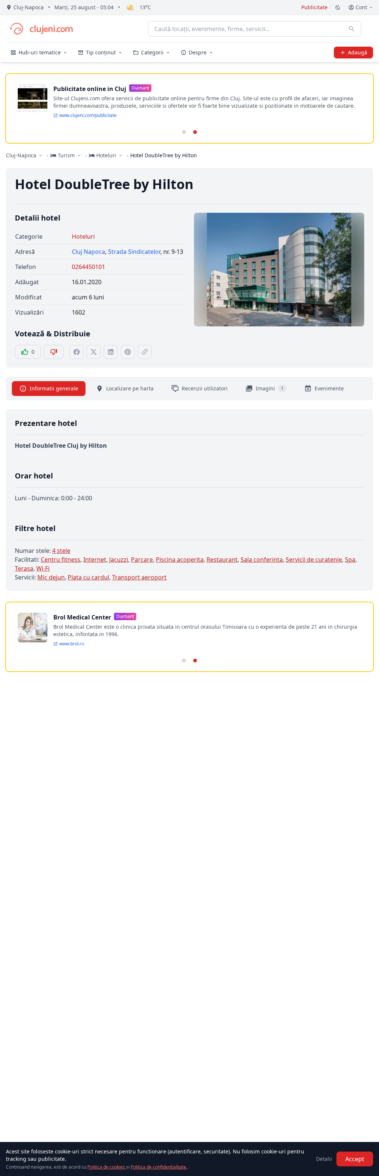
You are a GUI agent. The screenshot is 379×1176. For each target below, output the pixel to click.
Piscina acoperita (180, 559)
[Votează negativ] (54, 352)
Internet (94, 559)
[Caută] (351, 29)
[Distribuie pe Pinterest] (128, 352)
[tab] (184, 132)
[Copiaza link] (145, 352)
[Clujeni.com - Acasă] (41, 28)
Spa (350, 559)
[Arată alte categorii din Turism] (79, 155)
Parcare (142, 559)
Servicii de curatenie (314, 559)
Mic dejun (51, 577)
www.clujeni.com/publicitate (88, 115)
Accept (354, 1159)
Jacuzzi (118, 559)
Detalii (324, 1158)
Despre (198, 52)
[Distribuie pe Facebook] (77, 352)
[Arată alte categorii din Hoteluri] (120, 155)
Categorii (152, 52)
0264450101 (88, 267)
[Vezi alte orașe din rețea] (40, 155)
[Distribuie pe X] (94, 352)
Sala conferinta (262, 559)
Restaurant (222, 559)
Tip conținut (101, 52)
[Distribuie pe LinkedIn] (111, 352)
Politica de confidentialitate (159, 1167)
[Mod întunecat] (337, 7)
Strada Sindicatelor (134, 252)
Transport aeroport (139, 577)
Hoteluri (83, 236)
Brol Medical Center (82, 617)
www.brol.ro (71, 644)
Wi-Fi (43, 568)
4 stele (61, 551)
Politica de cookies (106, 1167)
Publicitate (314, 7)
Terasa (24, 568)
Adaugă (357, 52)
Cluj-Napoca (21, 155)
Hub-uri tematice (40, 52)
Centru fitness (60, 559)
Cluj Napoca (88, 252)
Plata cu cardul (88, 577)
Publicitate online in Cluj (89, 89)
